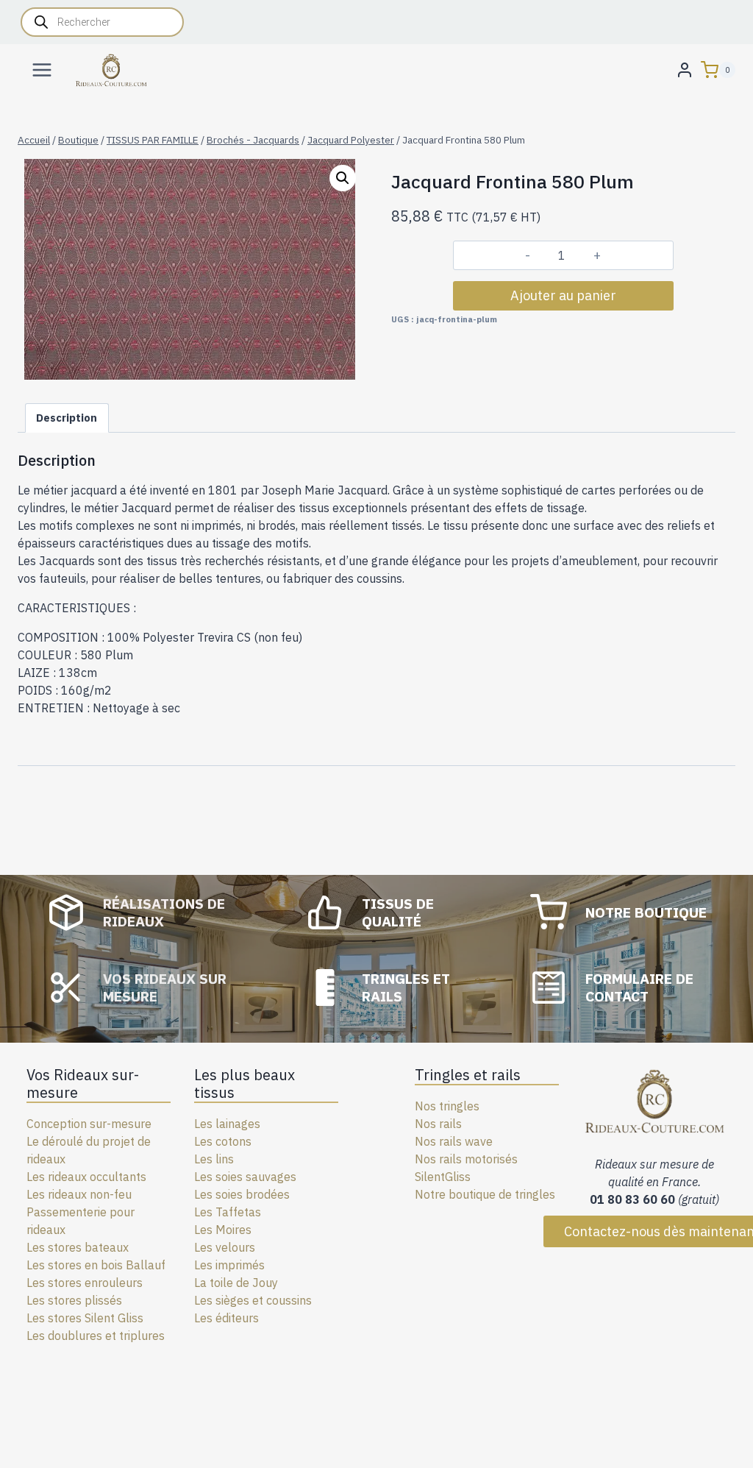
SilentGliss (443, 1176)
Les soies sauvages (245, 1176)
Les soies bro (229, 1194)
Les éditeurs (226, 1318)
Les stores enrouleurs (84, 1282)
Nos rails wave (454, 1141)
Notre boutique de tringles (485, 1194)
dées (277, 1194)
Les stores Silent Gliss (84, 1318)
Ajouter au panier (563, 295)
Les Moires (222, 1229)
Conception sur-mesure (88, 1123)
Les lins (214, 1159)
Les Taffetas (227, 1212)
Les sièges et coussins (253, 1300)
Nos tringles (447, 1106)
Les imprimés (229, 1265)
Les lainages (227, 1123)
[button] (342, 178)
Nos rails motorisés (466, 1159)
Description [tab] (66, 418)
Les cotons (222, 1141)
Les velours (224, 1247)
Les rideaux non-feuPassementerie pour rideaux (80, 1212)
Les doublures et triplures (95, 1335)
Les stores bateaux (77, 1247)
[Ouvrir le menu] (42, 69)
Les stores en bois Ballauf (95, 1265)
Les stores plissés (74, 1300)
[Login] (684, 69)
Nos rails (438, 1123)
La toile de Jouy (236, 1282)
